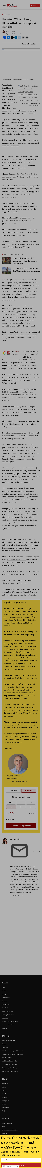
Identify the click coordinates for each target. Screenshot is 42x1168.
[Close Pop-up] (40, 1136)
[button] (21, 584)
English (8, 1166)
